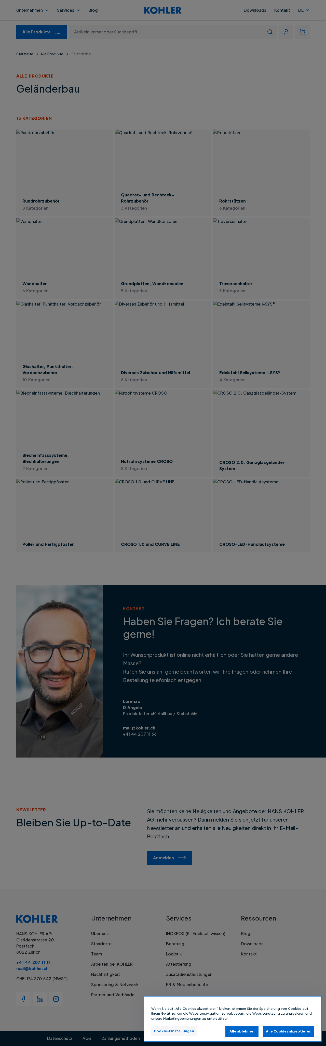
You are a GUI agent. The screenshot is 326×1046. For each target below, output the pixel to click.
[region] (233, 1019)
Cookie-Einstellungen (174, 1031)
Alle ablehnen (241, 1031)
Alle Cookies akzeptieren (288, 1031)
